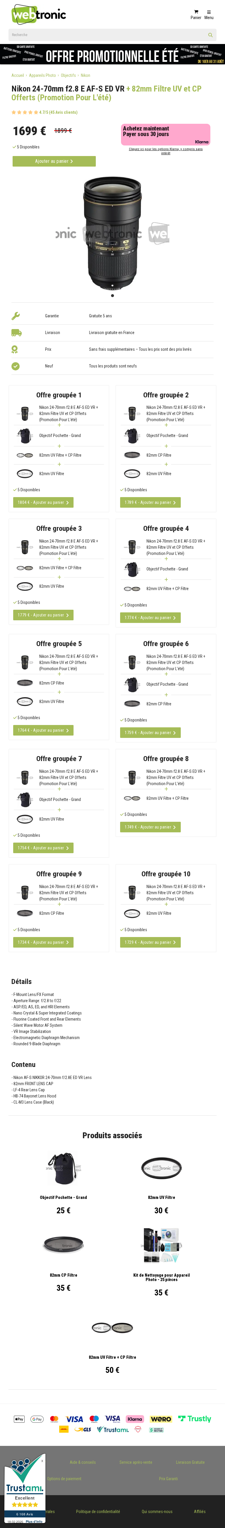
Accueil (17, 75)
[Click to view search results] (211, 37)
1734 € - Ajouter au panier (41, 942)
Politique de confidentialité (98, 1511)
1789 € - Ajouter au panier (148, 502)
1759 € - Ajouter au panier (148, 732)
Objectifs (68, 75)
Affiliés (200, 1511)
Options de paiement (64, 1478)
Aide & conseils (83, 1462)
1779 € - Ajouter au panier (41, 615)
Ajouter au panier (52, 161)
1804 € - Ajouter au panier (41, 502)
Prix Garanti (168, 1478)
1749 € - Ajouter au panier (148, 827)
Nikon (85, 75)
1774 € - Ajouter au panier (148, 617)
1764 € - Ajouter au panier (41, 730)
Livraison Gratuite (190, 1462)
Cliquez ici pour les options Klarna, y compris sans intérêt (166, 151)
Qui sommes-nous (157, 1511)
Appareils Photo (42, 75)
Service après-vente (136, 1462)
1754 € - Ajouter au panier (41, 848)
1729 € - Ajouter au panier (148, 942)
